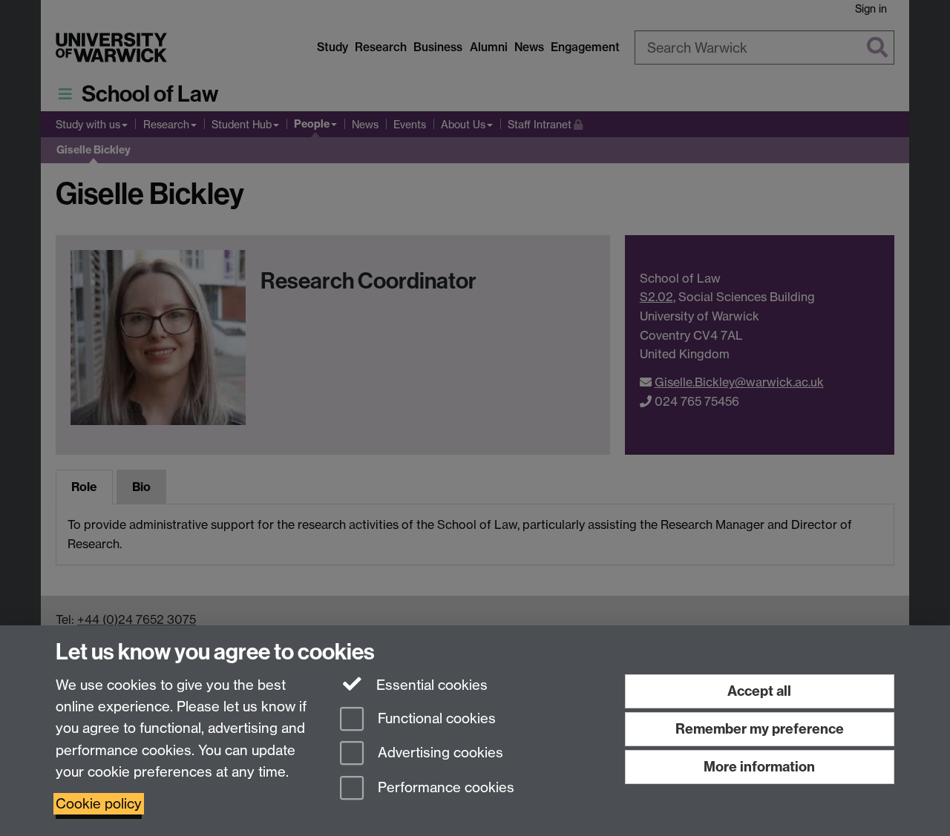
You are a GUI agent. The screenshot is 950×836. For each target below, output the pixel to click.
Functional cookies (435, 718)
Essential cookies (430, 685)
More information (759, 766)
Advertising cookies (438, 753)
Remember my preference (759, 728)
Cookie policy (99, 803)
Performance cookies (444, 788)
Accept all (759, 691)
